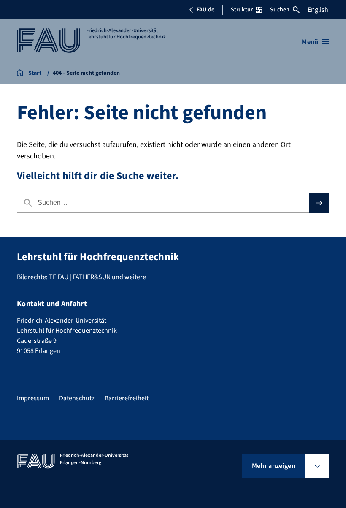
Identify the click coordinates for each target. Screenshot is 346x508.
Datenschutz (77, 398)
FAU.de (205, 9)
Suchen (279, 9)
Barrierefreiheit (127, 398)
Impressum (33, 398)
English (318, 9)
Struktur (242, 9)
